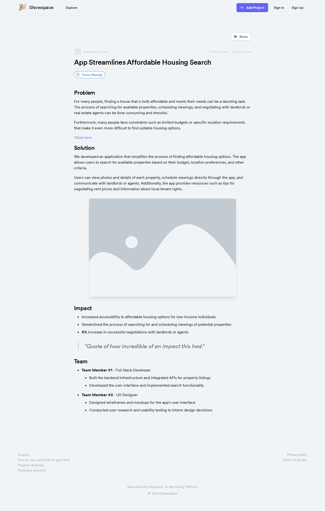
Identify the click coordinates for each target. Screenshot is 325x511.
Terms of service (295, 460)
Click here (83, 137)
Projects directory (31, 465)
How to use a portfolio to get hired (44, 460)
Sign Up (297, 7)
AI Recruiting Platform (181, 487)
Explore (71, 7)
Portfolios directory (32, 470)
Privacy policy (297, 455)
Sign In (279, 7)
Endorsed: (156, 487)
